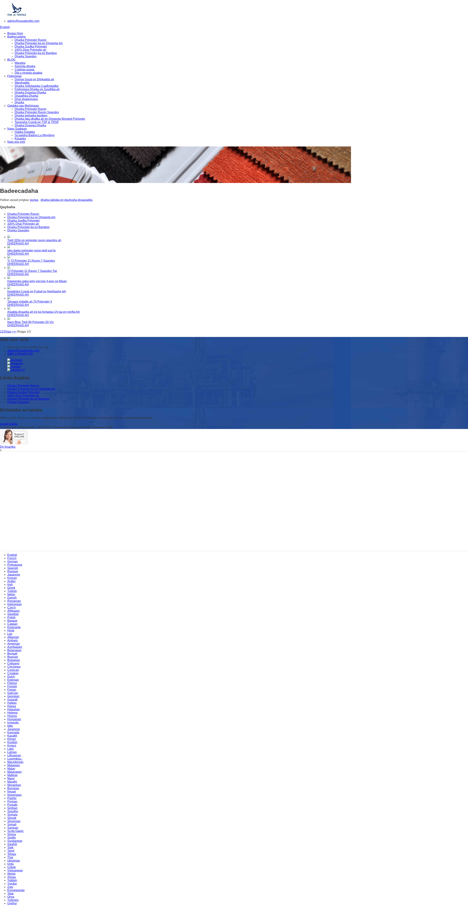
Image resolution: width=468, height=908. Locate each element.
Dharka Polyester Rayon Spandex (37, 112)
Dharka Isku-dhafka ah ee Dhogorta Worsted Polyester (50, 118)
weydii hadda (8, 424)
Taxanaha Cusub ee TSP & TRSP (37, 122)
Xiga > (9, 331)
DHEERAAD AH (18, 243)
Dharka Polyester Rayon (30, 39)
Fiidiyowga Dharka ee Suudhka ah (37, 89)
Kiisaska (20, 138)
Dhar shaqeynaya (26, 99)
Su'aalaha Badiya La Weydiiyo (34, 135)
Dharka (19, 102)
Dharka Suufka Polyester (31, 46)
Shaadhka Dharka (26, 95)
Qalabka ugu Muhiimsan (23, 105)
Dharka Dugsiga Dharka (30, 92)
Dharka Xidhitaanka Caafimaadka (36, 85)
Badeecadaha (16, 36)
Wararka (20, 62)
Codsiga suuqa (24, 69)
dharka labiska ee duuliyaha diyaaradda (67, 199)
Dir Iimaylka (7, 446)
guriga (34, 199)
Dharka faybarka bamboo (31, 115)
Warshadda (22, 82)
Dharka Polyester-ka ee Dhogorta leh (39, 43)
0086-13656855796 (20, 353)
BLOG (11, 59)
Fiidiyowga (14, 76)
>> (15, 331)
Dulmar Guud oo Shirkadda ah (34, 79)
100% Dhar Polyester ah (30, 49)
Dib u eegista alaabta (28, 72)
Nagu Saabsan (17, 128)
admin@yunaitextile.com (23, 20)
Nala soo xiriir (16, 141)
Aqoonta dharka (25, 66)
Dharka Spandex (26, 56)
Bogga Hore (15, 33)
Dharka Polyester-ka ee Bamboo (36, 53)
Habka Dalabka (25, 131)
